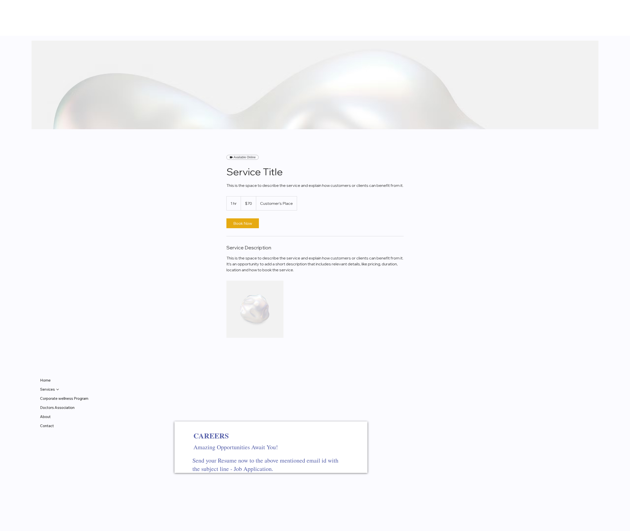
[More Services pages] (57, 389)
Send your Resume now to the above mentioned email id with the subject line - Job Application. (265, 464)
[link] (242, 223)
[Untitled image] (255, 309)
